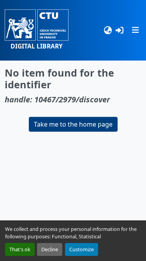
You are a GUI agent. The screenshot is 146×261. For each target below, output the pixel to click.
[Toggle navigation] (135, 30)
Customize (81, 249)
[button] (37, 30)
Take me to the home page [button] (73, 124)
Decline (49, 249)
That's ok (19, 249)
